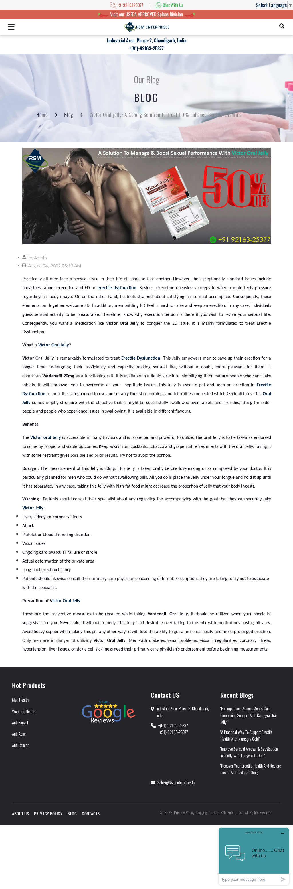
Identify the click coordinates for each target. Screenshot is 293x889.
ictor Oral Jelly (66, 601)
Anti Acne (19, 733)
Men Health (20, 700)
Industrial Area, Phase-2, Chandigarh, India (146, 40)
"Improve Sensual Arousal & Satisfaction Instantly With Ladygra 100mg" (249, 752)
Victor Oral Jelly (53, 345)
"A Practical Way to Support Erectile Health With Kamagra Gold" (246, 735)
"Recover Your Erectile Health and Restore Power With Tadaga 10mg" (250, 768)
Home (42, 114)
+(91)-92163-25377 (146, 48)
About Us (20, 813)
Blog (68, 114)
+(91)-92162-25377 (173, 725)
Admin (40, 258)
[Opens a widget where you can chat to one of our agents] (254, 856)
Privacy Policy (48, 813)
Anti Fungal (20, 722)
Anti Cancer (20, 745)
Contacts (91, 813)
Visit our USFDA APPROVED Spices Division (146, 14)
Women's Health (23, 711)
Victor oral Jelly (45, 437)
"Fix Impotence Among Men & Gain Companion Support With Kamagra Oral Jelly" (248, 715)
